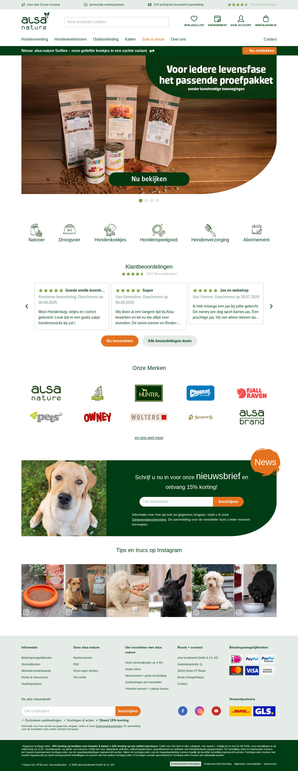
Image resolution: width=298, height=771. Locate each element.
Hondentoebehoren (70, 39)
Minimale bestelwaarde (36, 670)
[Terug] (27, 306)
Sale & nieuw (153, 39)
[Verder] (271, 306)
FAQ (76, 664)
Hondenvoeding (34, 39)
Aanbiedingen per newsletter (143, 682)
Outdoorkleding (106, 39)
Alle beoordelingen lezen (170, 341)
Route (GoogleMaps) (190, 677)
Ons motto (79, 677)
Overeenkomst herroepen (185, 763)
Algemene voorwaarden (247, 763)
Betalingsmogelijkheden (36, 657)
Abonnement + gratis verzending (145, 675)
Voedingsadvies (31, 684)
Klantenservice (82, 657)
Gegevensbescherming (149, 519)
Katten (130, 39)
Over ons (178, 39)
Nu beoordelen (120, 341)
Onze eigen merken (85, 670)
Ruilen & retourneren (34, 677)
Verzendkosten (30, 664)
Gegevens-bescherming (217, 763)
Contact (270, 39)
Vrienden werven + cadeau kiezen (147, 688)
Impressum (270, 763)
